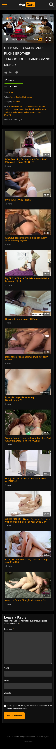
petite (15, 112)
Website (7, 693)
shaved (33, 112)
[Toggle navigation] (4, 4)
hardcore (8, 112)
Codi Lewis (27, 97)
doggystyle (23, 109)
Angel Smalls (15, 97)
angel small (14, 106)
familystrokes (40, 109)
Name (7, 668)
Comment (9, 629)
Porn (11, 92)
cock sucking (40, 106)
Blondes (16, 102)
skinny (39, 112)
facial (31, 109)
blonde (31, 106)
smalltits (7, 115)
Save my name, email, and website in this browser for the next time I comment (29, 706)
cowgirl (7, 109)
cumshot (14, 109)
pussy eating (23, 112)
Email (7, 680)
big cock (23, 106)
